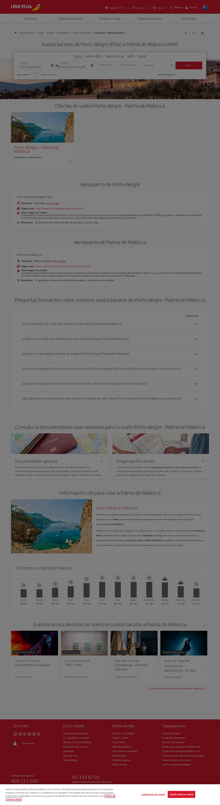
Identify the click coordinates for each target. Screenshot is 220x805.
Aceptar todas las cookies (181, 794)
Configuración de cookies (153, 794)
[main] (110, 794)
